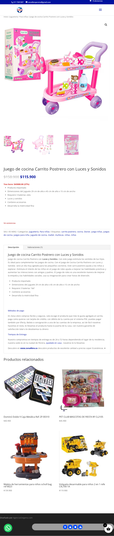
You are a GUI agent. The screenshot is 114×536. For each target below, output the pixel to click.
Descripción (13, 247)
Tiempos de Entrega (17, 334)
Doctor (87, 231)
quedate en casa (54, 343)
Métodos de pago (16, 310)
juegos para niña (21, 235)
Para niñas (23, 16)
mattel (51, 235)
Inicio (6, 16)
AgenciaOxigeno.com (23, 517)
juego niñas (96, 231)
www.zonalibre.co (29, 348)
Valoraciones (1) (35, 247)
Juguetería (14, 16)
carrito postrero (68, 231)
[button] (105, 24)
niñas (67, 235)
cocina (80, 231)
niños (73, 235)
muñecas (59, 235)
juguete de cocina (38, 235)
